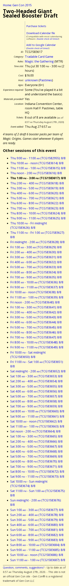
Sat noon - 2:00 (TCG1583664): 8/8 (35, 431)
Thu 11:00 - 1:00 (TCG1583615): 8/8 (38, 168)
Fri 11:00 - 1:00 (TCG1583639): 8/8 (36, 297)
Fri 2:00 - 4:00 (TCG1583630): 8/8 (36, 252)
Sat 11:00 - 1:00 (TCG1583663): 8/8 (37, 426)
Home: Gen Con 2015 (17, 5)
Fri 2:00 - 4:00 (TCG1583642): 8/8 (36, 312)
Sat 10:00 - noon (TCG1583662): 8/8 (36, 421)
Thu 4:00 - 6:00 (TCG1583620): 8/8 (37, 193)
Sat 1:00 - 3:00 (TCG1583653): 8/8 (36, 376)
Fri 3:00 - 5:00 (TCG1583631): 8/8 (36, 257)
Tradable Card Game (39, 57)
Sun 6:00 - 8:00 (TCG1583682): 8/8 (36, 535)
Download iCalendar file (40, 33)
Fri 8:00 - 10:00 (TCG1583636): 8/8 (36, 282)
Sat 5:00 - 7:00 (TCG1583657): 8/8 (36, 396)
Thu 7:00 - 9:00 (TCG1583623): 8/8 (37, 208)
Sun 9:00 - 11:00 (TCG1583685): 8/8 (37, 550)
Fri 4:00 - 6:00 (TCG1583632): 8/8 (36, 262)
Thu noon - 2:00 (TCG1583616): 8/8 (36, 173)
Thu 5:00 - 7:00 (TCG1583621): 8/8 (37, 198)
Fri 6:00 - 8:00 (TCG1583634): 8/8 (36, 272)
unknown (31, 80)
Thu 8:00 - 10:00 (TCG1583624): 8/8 (38, 213)
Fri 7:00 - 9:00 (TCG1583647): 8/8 (36, 337)
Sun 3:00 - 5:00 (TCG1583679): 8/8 (36, 520)
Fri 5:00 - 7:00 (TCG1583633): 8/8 (36, 267)
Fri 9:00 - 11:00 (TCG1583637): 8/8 (36, 287)
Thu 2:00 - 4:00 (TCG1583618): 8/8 (37, 183)
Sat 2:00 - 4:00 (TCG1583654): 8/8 (36, 381)
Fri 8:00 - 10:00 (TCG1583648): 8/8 (36, 342)
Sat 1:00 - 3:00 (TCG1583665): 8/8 (36, 436)
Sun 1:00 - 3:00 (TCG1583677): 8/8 (36, 510)
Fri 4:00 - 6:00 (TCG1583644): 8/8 (36, 322)
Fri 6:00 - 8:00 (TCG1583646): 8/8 (36, 332)
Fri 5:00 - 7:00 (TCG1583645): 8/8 (36, 327)
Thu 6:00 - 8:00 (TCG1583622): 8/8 (37, 203)
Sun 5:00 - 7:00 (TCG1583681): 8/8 (36, 530)
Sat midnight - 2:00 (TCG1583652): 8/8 (38, 371)
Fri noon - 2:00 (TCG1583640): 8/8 (35, 302)
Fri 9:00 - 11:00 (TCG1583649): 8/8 (36, 347)
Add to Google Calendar (41, 45)
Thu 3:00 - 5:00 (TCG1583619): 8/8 (37, 188)
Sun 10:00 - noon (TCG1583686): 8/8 (36, 555)
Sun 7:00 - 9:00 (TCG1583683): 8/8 (36, 540)
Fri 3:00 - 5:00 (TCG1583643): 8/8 (36, 317)
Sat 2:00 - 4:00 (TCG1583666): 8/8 (36, 441)
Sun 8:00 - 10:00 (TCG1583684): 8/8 (37, 545)
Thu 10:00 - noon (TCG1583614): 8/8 (36, 163)
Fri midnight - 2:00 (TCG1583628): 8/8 (37, 242)
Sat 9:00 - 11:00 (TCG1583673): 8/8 (37, 476)
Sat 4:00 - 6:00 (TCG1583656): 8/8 (36, 391)
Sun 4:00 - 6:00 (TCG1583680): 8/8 (36, 525)
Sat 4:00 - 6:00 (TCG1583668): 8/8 (36, 451)
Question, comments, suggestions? (23, 567)
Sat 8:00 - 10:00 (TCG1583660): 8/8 (37, 411)
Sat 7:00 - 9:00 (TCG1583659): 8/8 (36, 406)
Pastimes (46, 80)
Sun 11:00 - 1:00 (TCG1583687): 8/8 (37, 560)
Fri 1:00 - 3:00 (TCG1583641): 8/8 (36, 307)
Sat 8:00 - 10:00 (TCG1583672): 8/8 (37, 472)
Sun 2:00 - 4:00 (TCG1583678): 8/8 (36, 515)
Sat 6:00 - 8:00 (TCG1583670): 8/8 (36, 461)
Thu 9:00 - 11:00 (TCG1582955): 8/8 (38, 158)
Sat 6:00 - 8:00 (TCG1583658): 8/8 (36, 401)
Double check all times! (48, 38)
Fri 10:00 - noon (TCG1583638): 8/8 (35, 292)
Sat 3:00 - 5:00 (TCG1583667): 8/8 (36, 446)
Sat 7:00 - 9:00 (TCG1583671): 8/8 (36, 467)
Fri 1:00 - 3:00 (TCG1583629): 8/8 (36, 247)
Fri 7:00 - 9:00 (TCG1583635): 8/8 (36, 277)
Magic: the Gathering (39, 61)
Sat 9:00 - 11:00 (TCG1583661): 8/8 (37, 416)
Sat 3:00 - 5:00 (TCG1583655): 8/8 (36, 386)
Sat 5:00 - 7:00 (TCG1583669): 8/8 (36, 456)
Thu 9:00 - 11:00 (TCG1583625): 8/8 (38, 218)
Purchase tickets (36, 26)
